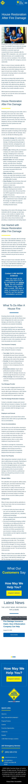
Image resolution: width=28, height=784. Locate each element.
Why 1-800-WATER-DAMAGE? (9, 717)
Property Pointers (6, 721)
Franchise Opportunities (7, 728)
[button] (11, 656)
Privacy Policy (10, 781)
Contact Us (4, 731)
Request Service (14, 593)
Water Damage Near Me (21, 2)
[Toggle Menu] (26, 3)
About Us (3, 714)
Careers (3, 724)
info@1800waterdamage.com (11, 757)
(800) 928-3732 (11, 752)
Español (3, 735)
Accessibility (18, 781)
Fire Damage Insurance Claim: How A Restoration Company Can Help (14, 624)
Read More (14, 634)
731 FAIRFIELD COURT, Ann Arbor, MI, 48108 (10, 762)
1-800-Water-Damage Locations (9, 738)
